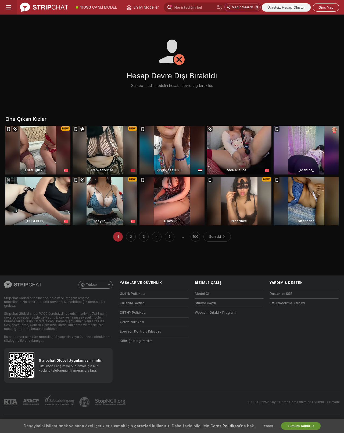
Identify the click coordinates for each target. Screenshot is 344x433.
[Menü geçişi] (8, 7)
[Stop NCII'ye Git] (111, 402)
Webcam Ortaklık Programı (215, 313)
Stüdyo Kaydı (205, 303)
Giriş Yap (326, 7)
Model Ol (202, 294)
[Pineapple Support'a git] (85, 402)
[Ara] (219, 7)
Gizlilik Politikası (132, 294)
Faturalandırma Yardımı (287, 303)
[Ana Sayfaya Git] (44, 7)
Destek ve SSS (281, 294)
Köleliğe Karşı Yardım (136, 341)
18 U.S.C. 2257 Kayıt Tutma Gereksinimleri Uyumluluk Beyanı (293, 402)
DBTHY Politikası (133, 313)
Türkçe (91, 285)
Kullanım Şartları (132, 303)
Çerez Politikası (132, 322)
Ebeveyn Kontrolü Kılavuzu (140, 331)
